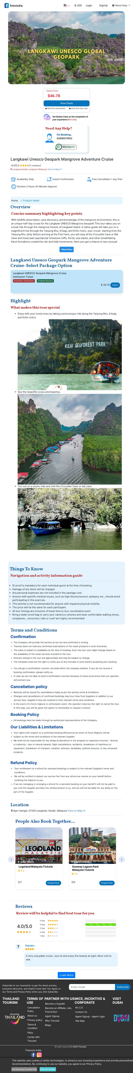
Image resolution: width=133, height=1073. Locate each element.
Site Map (80, 1020)
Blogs (48, 1025)
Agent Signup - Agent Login (90, 1016)
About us (32, 1015)
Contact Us (81, 1012)
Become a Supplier (55, 1003)
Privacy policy (34, 1020)
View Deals (66, 103)
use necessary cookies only (24, 1069)
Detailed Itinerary (45, 281)
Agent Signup (52, 1016)
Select (115, 285)
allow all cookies (47, 1069)
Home (14, 200)
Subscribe (123, 986)
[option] (39, 858)
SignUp (103, 5)
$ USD (78, 5)
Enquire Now (53, 883)
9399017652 (64, 138)
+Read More (66, 249)
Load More (66, 975)
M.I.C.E (79, 1007)
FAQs (30, 1032)
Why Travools (52, 1020)
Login (89, 5)
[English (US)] (66, 5)
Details (72, 119)
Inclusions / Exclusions (24, 281)
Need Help (121, 5)
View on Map (53, 169)
